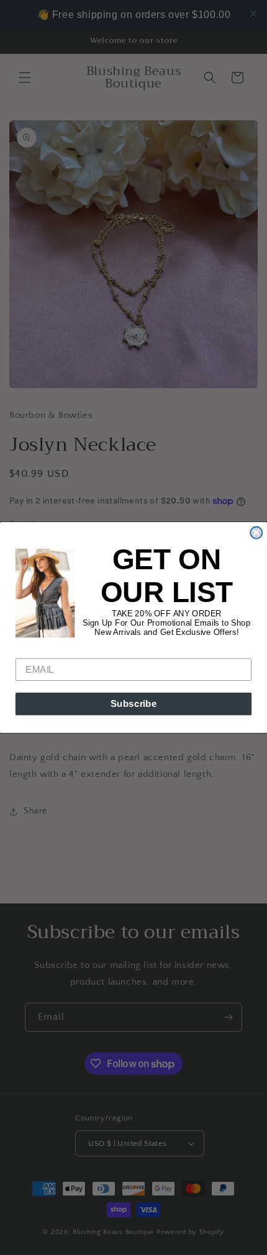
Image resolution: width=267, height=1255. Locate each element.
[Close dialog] (256, 533)
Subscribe (134, 704)
